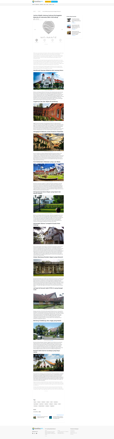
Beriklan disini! (48, 1)
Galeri (45, 4)
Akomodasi (41, 4)
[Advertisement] (49, 49)
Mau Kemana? (54, 1)
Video (53, 4)
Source (51, 90)
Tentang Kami (72, 430)
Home (34, 11)
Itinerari (50, 4)
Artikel (47, 4)
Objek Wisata (37, 4)
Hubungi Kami (72, 431)
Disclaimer (72, 434)
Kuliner (33, 4)
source (52, 309)
